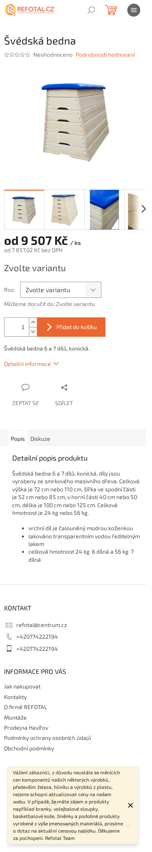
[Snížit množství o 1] (33, 331)
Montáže (15, 717)
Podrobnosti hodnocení (105, 54)
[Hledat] (91, 10)
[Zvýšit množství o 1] (33, 322)
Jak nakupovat (22, 686)
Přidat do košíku (76, 326)
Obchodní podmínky (29, 748)
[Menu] (134, 10)
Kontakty (15, 696)
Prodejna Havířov (26, 727)
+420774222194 (37, 636)
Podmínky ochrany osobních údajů (47, 737)
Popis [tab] (18, 438)
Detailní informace (27, 363)
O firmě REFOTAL (25, 706)
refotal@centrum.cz (41, 624)
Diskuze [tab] (40, 438)
